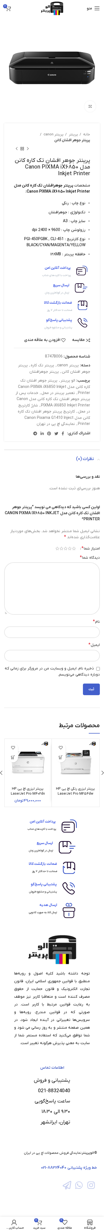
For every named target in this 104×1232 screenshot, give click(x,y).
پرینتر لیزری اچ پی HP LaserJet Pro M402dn (28, 791)
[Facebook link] (63, 433)
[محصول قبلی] (28, 149)
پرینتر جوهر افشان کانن (72, 140)
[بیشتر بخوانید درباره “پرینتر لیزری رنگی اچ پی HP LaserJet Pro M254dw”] (61, 757)
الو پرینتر (67, 380)
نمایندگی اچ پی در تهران (56, 424)
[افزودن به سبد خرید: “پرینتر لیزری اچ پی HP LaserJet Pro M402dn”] (13, 757)
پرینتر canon (53, 134)
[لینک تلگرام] (35, 433)
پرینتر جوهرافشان (44, 371)
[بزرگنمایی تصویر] (90, 106)
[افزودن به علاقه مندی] (61, 748)
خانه (86, 134)
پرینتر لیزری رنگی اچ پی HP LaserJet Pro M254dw (75, 791)
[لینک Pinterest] (49, 433)
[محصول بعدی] (16, 149)
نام (96, 621)
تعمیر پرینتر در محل (58, 393)
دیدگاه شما (90, 557)
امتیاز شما (91, 548)
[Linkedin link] (42, 433)
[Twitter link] (56, 433)
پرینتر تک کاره (42, 365)
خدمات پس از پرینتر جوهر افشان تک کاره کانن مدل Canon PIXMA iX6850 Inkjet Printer (53, 399)
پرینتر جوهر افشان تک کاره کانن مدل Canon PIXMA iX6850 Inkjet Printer (54, 387)
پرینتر (73, 134)
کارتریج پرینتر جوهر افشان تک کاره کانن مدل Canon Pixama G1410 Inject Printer (54, 418)
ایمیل (94, 645)
